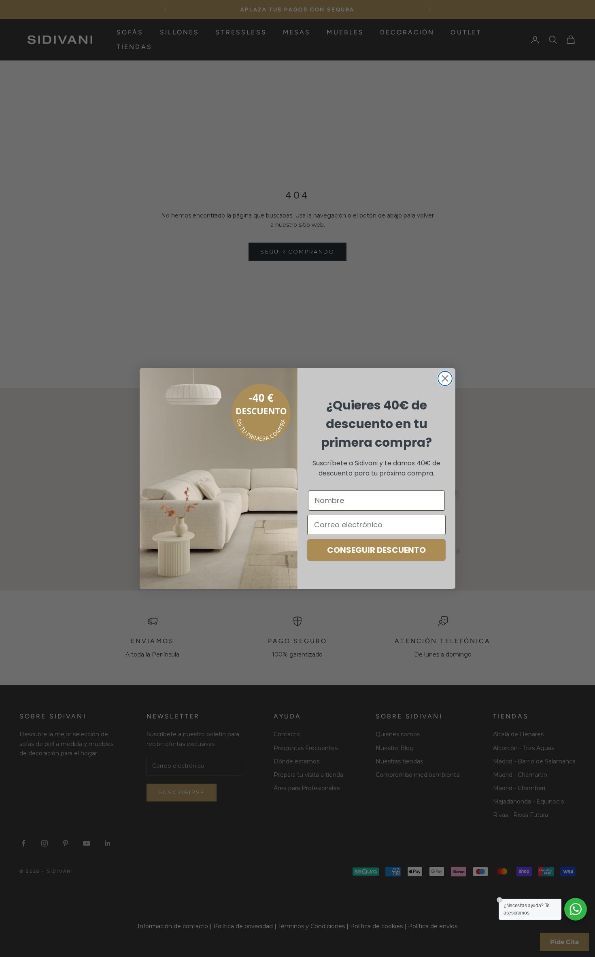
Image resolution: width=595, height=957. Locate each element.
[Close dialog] (445, 378)
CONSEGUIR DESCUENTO (376, 550)
